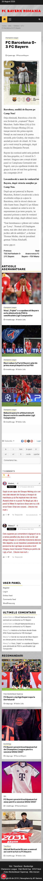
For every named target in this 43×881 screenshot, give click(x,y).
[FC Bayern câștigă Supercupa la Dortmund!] (21, 675)
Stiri (5, 796)
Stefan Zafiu (22, 320)
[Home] (4, 19)
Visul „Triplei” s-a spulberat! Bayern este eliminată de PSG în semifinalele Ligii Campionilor (21, 313)
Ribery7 (11, 526)
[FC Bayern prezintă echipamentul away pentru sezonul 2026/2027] (21, 777)
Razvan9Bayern (23, 55)
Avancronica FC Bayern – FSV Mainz (30, 254)
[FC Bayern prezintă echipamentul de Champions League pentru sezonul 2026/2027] (21, 725)
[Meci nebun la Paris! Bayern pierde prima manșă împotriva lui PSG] (21, 341)
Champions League (11, 38)
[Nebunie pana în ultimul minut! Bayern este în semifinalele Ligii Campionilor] (21, 390)
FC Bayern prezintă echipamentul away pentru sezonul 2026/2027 (20, 800)
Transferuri (7, 846)
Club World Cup (24, 869)
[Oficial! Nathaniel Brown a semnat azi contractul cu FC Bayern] (21, 827)
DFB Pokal (36, 869)
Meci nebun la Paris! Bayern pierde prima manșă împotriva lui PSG (20, 364)
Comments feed (9, 599)
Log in (5, 592)
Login (38, 441)
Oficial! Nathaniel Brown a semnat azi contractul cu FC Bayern (20, 850)
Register (6, 588)
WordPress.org (9, 603)
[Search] (39, 19)
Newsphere (25, 878)
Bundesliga (7, 744)
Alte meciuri (34, 872)
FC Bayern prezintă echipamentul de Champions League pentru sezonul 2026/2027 (20, 749)
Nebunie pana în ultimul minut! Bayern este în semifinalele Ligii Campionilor (19, 415)
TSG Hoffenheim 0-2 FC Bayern (12, 254)
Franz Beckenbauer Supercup (13, 694)
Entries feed (7, 596)
